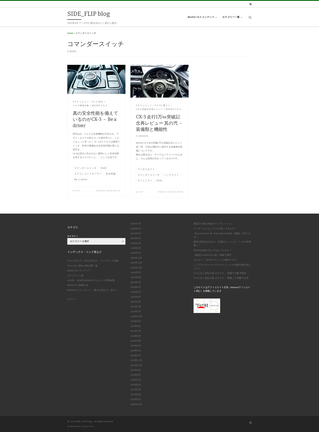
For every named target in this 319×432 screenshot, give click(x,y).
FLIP (78, 191)
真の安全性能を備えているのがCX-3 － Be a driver (95, 119)
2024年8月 (135, 326)
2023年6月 (135, 384)
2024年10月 (136, 316)
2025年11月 (136, 262)
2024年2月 (135, 350)
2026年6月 (135, 228)
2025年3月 (135, 301)
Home (70, 33)
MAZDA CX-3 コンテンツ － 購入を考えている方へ (92, 290)
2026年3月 (135, 243)
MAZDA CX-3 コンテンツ (79, 270)
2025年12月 (136, 257)
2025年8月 (135, 277)
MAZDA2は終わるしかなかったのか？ (212, 250)
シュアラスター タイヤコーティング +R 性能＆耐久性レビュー (222, 266)
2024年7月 (135, 331)
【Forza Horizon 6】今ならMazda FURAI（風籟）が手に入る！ (222, 235)
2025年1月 (135, 311)
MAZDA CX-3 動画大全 (77, 285)
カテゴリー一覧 (75, 275)
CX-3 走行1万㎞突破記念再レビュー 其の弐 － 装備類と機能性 (159, 123)
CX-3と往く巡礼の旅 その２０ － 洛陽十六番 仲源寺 (220, 273)
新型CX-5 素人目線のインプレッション (213, 223)
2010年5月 (135, 399)
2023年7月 (135, 379)
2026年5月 (135, 233)
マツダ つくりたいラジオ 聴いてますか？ (215, 228)
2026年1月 (135, 252)
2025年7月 (135, 282)
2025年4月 (135, 297)
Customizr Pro (87, 426)
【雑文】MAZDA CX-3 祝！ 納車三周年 (212, 255)
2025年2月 (135, 306)
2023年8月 (135, 374)
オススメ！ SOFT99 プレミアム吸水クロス (215, 259)
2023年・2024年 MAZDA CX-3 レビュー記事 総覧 (91, 280)
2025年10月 (136, 267)
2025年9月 (135, 272)
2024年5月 (135, 336)
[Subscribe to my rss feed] (251, 4)
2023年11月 (136, 365)
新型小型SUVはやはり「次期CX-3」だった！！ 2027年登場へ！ (222, 243)
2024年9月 (135, 321)
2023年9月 (135, 370)
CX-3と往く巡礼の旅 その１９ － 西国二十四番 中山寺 (221, 278)
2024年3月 (135, 345)
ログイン (72, 299)
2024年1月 (135, 355)
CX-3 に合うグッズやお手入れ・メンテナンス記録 (93, 260)
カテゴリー (72, 236)
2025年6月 (135, 287)
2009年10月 (136, 404)
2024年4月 (135, 340)
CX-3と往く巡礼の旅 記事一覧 (82, 265)
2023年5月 (135, 389)
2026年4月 (135, 238)
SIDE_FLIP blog (84, 421)
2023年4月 (135, 394)
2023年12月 (136, 360)
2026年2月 (135, 248)
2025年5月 (135, 292)
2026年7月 (135, 223)
